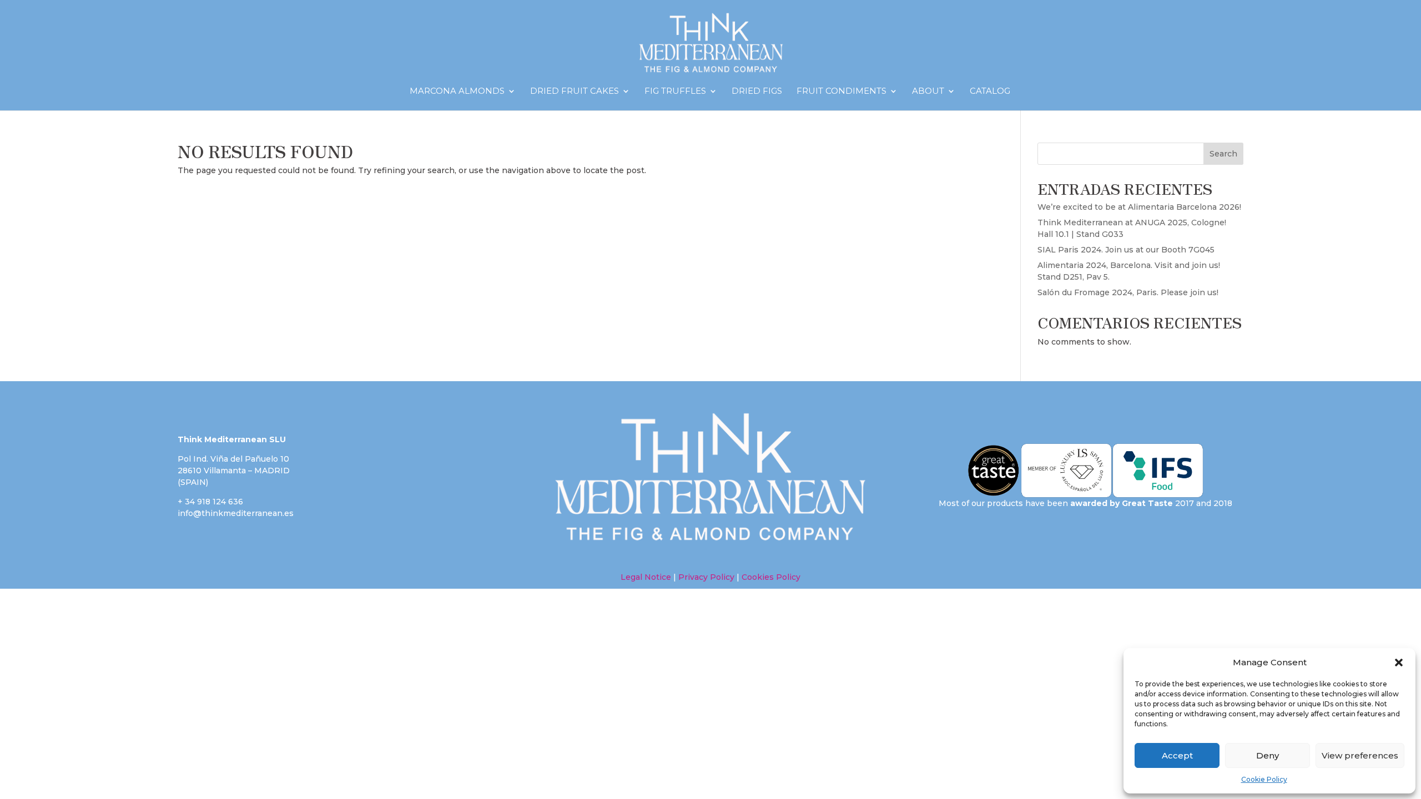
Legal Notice (646, 577)
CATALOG (990, 91)
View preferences (1360, 755)
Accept (1177, 755)
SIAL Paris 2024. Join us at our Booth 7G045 (1126, 250)
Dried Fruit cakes (574, 91)
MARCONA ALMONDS (457, 91)
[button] (1398, 662)
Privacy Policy (706, 577)
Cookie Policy (1264, 779)
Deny (1267, 755)
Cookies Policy (769, 577)
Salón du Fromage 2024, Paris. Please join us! (1127, 292)
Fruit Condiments (841, 91)
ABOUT (928, 91)
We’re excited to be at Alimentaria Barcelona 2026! (1139, 207)
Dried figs (757, 91)
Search (1223, 154)
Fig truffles (675, 91)
